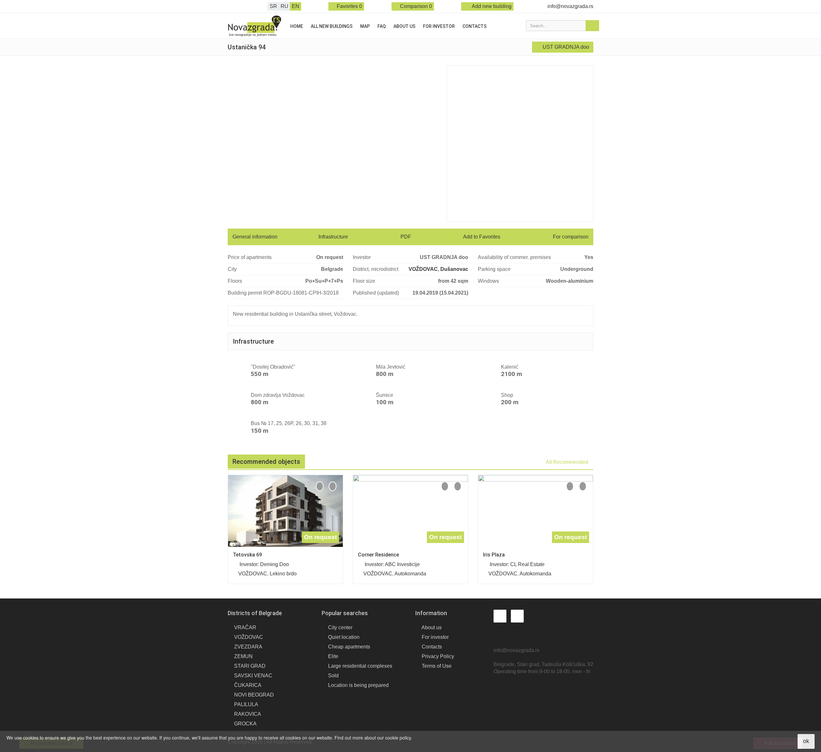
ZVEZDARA (248, 646)
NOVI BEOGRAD (254, 695)
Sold (333, 675)
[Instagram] (239, 6)
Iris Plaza (494, 555)
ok (806, 741)
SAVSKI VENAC (253, 675)
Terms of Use (437, 666)
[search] (592, 25)
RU (284, 6)
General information (255, 236)
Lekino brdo (283, 573)
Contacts (474, 26)
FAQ (381, 26)
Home (296, 26)
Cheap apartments (349, 646)
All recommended (567, 462)
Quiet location (344, 637)
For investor (439, 26)
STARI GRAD (250, 666)
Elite (333, 656)
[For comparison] (320, 486)
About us (404, 26)
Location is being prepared (358, 685)
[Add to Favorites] (332, 486)
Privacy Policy (438, 656)
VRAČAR (245, 627)
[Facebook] (230, 6)
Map (365, 26)
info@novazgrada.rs (570, 6)
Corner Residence (378, 555)
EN (295, 6)
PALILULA (246, 704)
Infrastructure (333, 236)
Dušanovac (454, 269)
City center (340, 627)
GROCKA (245, 723)
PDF (405, 236)
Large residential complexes (360, 666)
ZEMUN (243, 656)
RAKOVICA (247, 714)
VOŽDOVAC (423, 269)
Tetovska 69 (247, 555)
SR (273, 6)
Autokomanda (410, 573)
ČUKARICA (247, 685)
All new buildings (331, 26)
